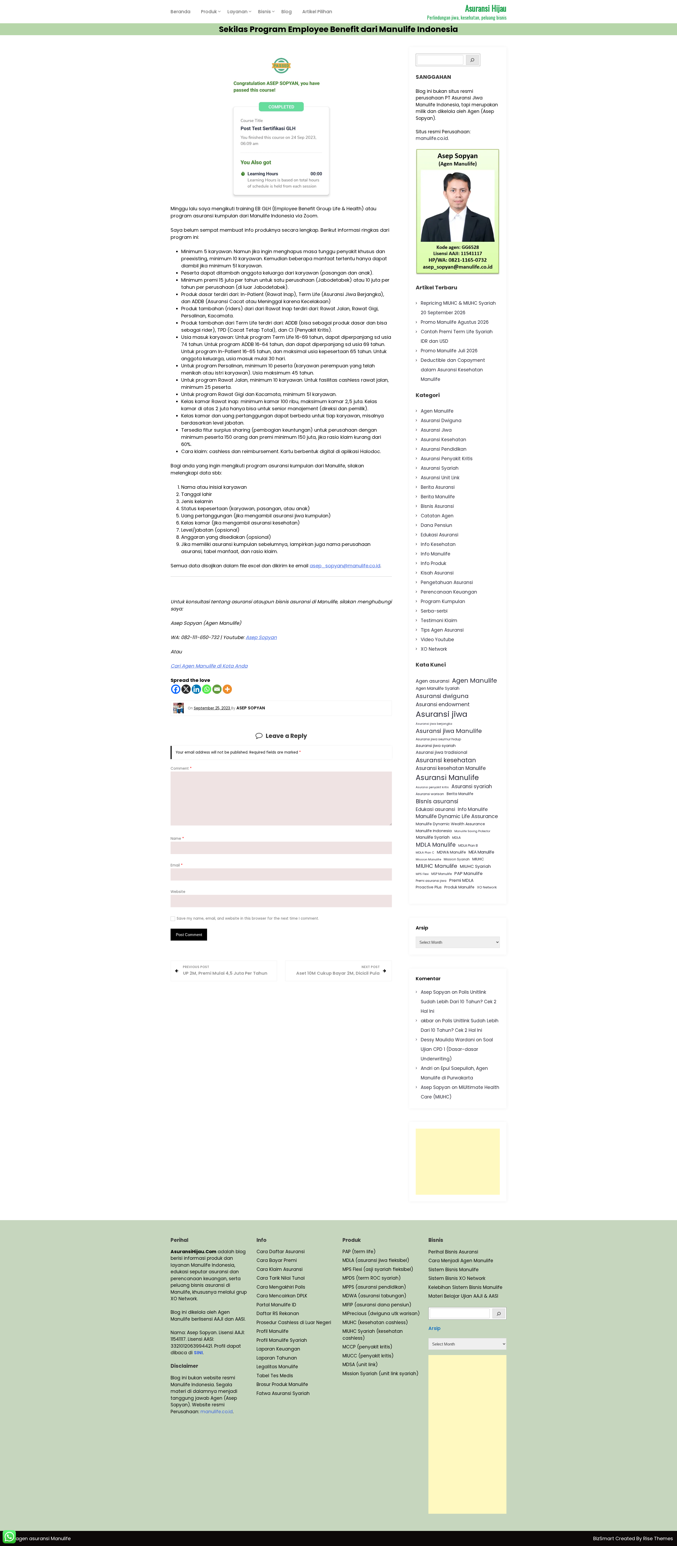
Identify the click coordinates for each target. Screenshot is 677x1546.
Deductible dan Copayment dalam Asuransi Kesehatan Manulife (453, 369)
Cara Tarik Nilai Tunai (281, 1278)
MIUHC (478, 859)
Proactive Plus (429, 887)
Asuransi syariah (471, 786)
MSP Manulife (441, 874)
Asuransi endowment (443, 704)
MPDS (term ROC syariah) (371, 1278)
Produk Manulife (459, 887)
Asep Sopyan (261, 637)
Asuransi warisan (430, 794)
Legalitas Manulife (277, 1366)
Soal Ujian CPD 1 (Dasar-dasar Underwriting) (457, 1049)
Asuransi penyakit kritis (432, 787)
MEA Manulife (481, 852)
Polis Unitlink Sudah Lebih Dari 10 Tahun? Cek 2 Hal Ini (458, 1001)
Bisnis (264, 11)
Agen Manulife (437, 411)
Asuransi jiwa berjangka (434, 724)
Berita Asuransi (438, 487)
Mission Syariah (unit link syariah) (380, 1373)
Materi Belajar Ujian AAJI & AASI (463, 1296)
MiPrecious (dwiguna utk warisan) (381, 1313)
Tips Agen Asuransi (442, 630)
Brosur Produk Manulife (282, 1384)
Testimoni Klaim (439, 620)
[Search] (472, 60)
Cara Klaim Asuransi (280, 1269)
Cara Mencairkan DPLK (282, 1296)
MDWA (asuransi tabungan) (374, 1296)
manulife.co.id (432, 138)
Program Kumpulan (443, 601)
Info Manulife (435, 554)
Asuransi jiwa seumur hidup (438, 739)
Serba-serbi (434, 611)
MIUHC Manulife (436, 866)
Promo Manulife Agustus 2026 (455, 322)
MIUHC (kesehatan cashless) (375, 1322)
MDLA (456, 837)
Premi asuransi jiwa (431, 881)
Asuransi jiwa (441, 714)
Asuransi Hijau (485, 8)
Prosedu (266, 1322)
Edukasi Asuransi (439, 535)
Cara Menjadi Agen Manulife (460, 1260)
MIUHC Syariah (475, 866)
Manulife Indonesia (434, 830)
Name (177, 838)
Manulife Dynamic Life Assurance (457, 816)
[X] (186, 689)
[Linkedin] (196, 689)
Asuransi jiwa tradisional (441, 752)
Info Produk (433, 563)
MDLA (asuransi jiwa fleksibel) (375, 1260)
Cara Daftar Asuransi (281, 1251)
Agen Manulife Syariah (437, 688)
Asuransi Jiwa (436, 430)
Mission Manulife (428, 859)
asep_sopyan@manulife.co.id (345, 565)
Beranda (180, 11)
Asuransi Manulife (447, 777)
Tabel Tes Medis (275, 1375)
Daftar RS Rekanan (278, 1313)
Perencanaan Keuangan (449, 592)
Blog (286, 11)
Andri (426, 1068)
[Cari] (498, 1313)
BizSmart (604, 1538)
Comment (181, 768)
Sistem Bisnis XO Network (456, 1278)
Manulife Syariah (433, 837)
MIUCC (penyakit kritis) (368, 1356)
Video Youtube (437, 639)
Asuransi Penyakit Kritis (447, 458)
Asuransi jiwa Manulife (449, 731)
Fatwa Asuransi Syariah (283, 1393)
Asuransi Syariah (440, 468)
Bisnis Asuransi (437, 506)
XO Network (434, 649)
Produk (209, 11)
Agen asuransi (432, 681)
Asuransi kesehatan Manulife (451, 768)
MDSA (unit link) (360, 1364)
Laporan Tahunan (277, 1358)
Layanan (237, 11)
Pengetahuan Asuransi (447, 582)
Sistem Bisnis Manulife (453, 1269)
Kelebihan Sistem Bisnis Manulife (465, 1287)
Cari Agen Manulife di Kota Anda (209, 666)
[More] (227, 689)
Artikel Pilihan (317, 11)
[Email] (217, 689)
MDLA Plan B (468, 845)
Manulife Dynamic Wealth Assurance (450, 824)
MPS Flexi (422, 874)
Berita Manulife (438, 497)
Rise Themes (658, 1538)
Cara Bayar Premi (277, 1260)
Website (178, 891)
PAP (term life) (359, 1251)
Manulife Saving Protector (472, 831)
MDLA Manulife (436, 845)
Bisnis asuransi (437, 801)
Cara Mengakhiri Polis (281, 1287)
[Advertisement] (458, 1162)
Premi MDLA (461, 880)
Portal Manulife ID (276, 1305)
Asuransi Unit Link (440, 478)
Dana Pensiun (436, 525)
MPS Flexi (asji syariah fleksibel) (377, 1269)
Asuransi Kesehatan (443, 439)
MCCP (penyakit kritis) (367, 1347)
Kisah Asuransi (437, 573)
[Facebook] (175, 689)
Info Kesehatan (438, 544)
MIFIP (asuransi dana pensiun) (376, 1305)
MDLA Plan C (425, 852)
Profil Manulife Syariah (282, 1340)
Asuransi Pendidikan (443, 449)
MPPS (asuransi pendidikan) (374, 1287)
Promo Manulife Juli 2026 (449, 351)
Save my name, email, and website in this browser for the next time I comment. (248, 918)
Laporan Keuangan (278, 1349)
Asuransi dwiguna (442, 696)
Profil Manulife (273, 1331)
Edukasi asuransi (435, 809)
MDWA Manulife (451, 852)
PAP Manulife (468, 873)
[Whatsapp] (206, 689)
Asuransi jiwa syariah (436, 745)
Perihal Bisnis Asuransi (453, 1252)
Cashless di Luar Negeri (304, 1322)
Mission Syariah (457, 859)
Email (177, 865)
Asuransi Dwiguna (441, 420)
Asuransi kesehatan (446, 760)
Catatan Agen (437, 516)
